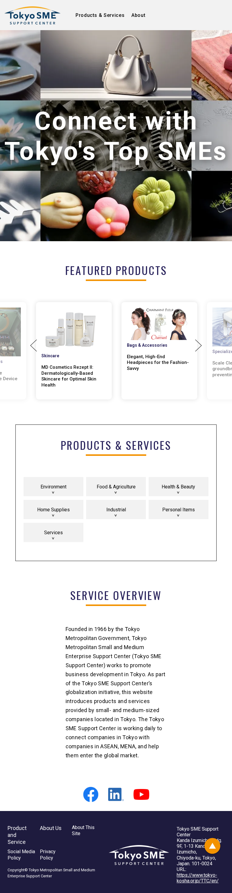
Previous (33, 345)
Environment (53, 487)
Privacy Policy (48, 855)
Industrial (116, 510)
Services (53, 532)
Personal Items (178, 510)
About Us (51, 828)
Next (198, 345)
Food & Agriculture (116, 487)
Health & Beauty (178, 487)
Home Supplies (53, 510)
